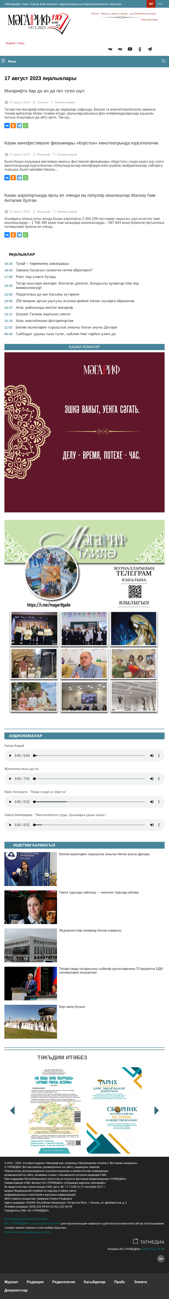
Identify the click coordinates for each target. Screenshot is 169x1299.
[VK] (110, 49)
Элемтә (140, 1282)
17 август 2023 (19, 102)
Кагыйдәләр (94, 1282)
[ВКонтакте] (7, 125)
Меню (11, 61)
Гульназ (42, 102)
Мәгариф (43, 154)
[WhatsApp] (25, 125)
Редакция (35, 1282)
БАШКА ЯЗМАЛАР (84, 347)
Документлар (16, 1290)
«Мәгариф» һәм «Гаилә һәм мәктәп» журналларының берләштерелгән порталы (62, 4)
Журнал (11, 1282)
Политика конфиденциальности (27, 1232)
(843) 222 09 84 (153, 1249)
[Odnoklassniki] (140, 49)
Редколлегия (63, 1282)
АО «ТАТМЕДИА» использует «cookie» (32, 1223)
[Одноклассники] (13, 125)
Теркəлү (10, 43)
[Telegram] (150, 49)
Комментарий (65, 102)
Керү (21, 43)
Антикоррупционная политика (26, 1218)
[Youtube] (130, 49)
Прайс (119, 1282)
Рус (160, 4)
